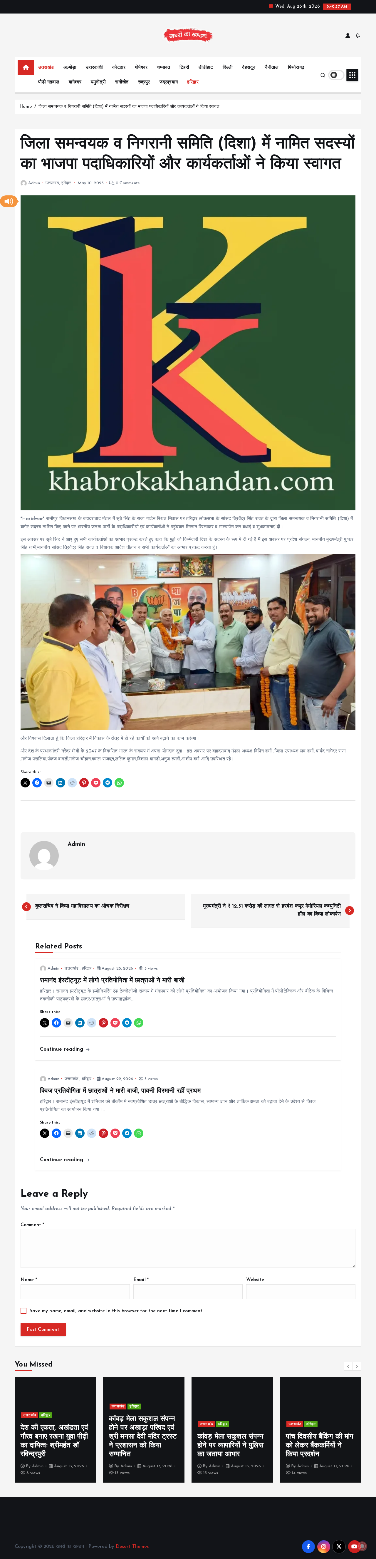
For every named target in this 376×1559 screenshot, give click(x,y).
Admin (34, 183)
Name (29, 1280)
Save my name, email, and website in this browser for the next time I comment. (116, 1311)
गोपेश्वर (141, 67)
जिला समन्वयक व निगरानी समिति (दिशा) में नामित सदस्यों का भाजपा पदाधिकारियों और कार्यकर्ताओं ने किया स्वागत (129, 107)
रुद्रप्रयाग (169, 82)
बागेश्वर (75, 82)
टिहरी (184, 67)
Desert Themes (132, 1546)
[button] (9, 201)
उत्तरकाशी (94, 67)
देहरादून (248, 67)
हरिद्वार (193, 82)
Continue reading (62, 1049)
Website (255, 1280)
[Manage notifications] (362, 1546)
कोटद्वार (118, 67)
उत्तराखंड (46, 67)
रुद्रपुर (144, 82)
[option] (55, 1430)
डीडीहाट (206, 67)
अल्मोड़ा (70, 67)
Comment (32, 1225)
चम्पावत (163, 67)
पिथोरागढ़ (296, 67)
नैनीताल (271, 67)
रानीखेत (122, 82)
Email (141, 1280)
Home (25, 107)
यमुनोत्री (98, 82)
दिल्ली (228, 67)
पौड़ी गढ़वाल (48, 82)
